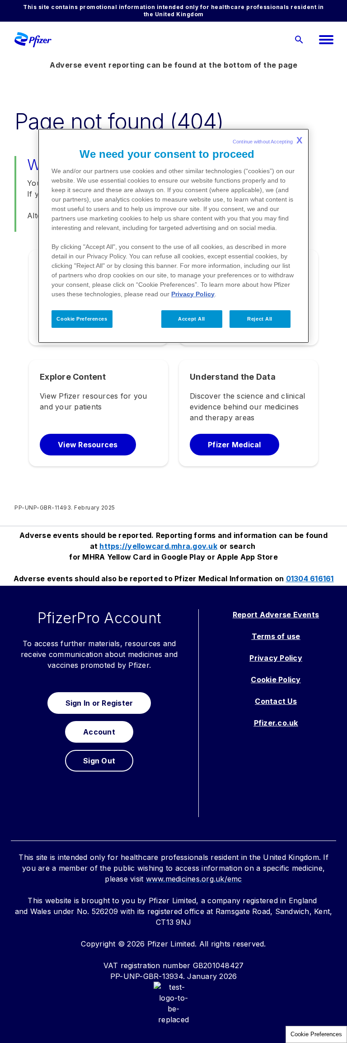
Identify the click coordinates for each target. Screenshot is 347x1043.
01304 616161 (310, 578)
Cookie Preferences (316, 1034)
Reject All (259, 319)
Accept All (191, 319)
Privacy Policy (193, 294)
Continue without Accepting (267, 140)
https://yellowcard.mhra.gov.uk (158, 546)
